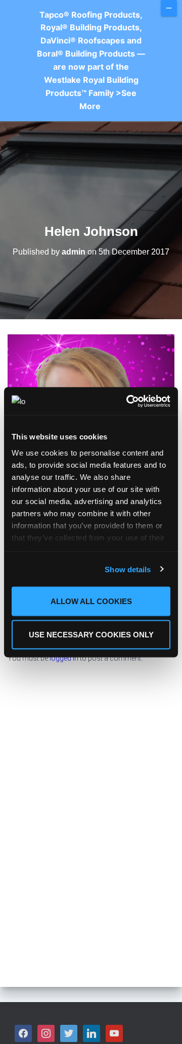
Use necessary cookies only (91, 634)
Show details (128, 569)
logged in (64, 658)
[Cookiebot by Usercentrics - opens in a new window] (128, 401)
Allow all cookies (91, 601)
